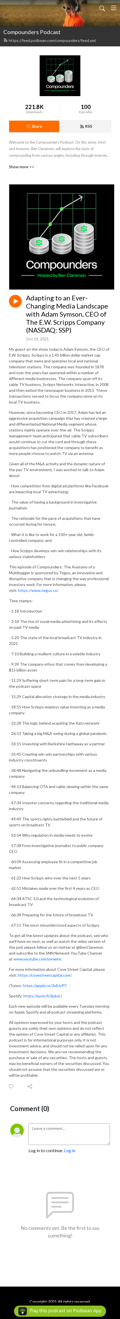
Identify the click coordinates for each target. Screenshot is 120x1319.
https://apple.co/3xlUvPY (45, 985)
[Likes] (11, 1086)
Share (37, 126)
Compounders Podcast (32, 32)
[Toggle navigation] (113, 8)
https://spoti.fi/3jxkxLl (42, 995)
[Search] (102, 7)
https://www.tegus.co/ (38, 590)
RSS (88, 126)
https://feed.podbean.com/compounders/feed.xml (52, 40)
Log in (69, 1150)
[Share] (30, 1086)
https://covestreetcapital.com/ (45, 975)
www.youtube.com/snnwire (37, 959)
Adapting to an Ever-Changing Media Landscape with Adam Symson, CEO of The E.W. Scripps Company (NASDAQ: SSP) (67, 314)
